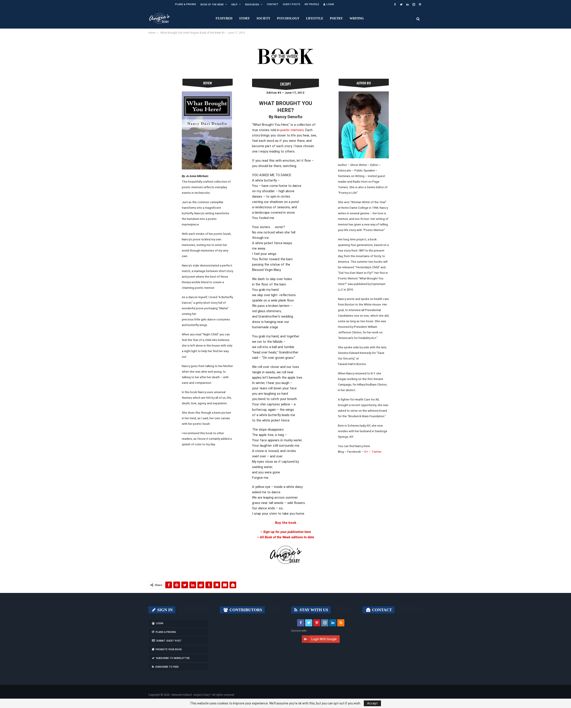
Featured (224, 18)
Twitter (376, 451)
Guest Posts (291, 4)
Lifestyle (314, 18)
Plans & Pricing (185, 4)
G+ (366, 451)
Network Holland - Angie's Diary (191, 694)
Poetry (336, 18)
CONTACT (381, 610)
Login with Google (324, 639)
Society (263, 18)
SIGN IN (164, 610)
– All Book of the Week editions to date (285, 537)
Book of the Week (212, 4)
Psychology (288, 18)
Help (234, 4)
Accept (372, 703)
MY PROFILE (312, 4)
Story (244, 18)
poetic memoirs (292, 130)
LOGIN (330, 4)
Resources (252, 4)
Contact (272, 4)
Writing (357, 18)
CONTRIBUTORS (245, 610)
